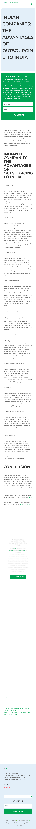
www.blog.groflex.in (25, 504)
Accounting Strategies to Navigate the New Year (18, 542)
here (30, 497)
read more (8, 613)
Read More (19, 577)
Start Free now (18, 755)
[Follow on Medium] (14, 789)
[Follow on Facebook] (4, 789)
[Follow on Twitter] (11, 789)
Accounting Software (15, 550)
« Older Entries (8, 698)
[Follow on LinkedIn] (7, 789)
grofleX (23, 550)
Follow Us (7, 787)
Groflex (14, 548)
